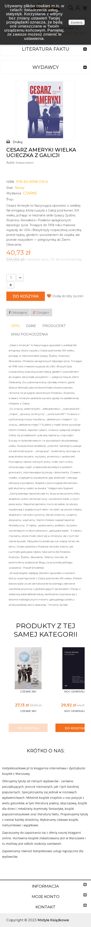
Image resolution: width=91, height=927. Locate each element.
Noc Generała (75, 691)
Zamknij (76, 22)
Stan (9, 188)
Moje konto (45, 896)
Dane (31, 326)
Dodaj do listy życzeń (67, 296)
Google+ (42, 313)
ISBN (10, 182)
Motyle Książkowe (53, 920)
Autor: (10, 162)
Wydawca (13, 193)
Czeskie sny (28, 691)
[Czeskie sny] (28, 668)
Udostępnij (18, 313)
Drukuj (17, 142)
